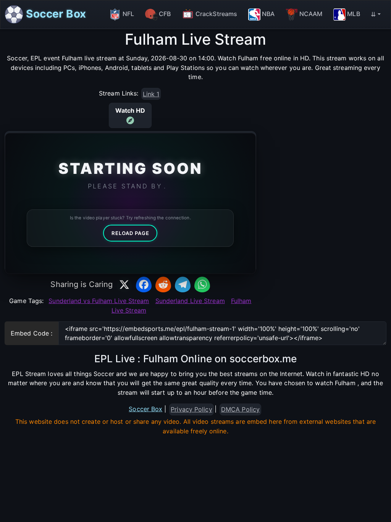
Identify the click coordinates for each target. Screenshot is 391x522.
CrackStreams (216, 14)
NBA (268, 14)
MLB (353, 14)
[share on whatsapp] (202, 284)
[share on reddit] (163, 284)
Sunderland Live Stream (190, 301)
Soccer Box (54, 13)
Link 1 (151, 94)
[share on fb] (144, 284)
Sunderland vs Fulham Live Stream (98, 301)
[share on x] (124, 284)
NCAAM (311, 14)
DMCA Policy (240, 409)
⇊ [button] (373, 14)
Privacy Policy (191, 409)
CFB (165, 14)
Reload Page (130, 233)
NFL (128, 14)
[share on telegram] (183, 284)
